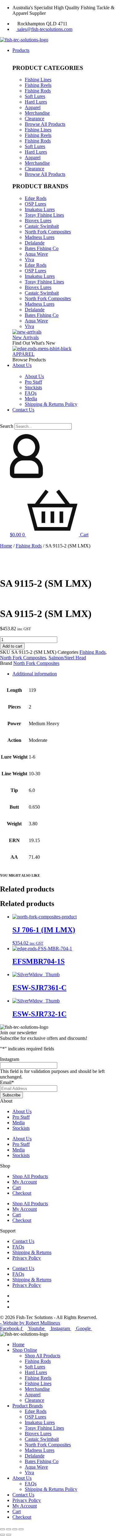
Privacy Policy (26, 1258)
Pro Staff (21, 1117)
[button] (58, 420)
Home (6, 545)
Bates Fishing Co (41, 248)
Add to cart (12, 646)
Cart (16, 1187)
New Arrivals (25, 337)
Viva (29, 259)
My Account (24, 1182)
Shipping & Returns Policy (51, 1489)
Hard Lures (36, 101)
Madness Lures (39, 237)
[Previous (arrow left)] (2, 1535)
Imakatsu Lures (40, 209)
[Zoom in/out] (2, 1529)
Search (6, 426)
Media (18, 1122)
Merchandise (37, 113)
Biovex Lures (38, 220)
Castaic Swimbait (42, 226)
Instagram (9, 1059)
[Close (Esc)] (21, 1529)
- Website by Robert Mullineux (30, 1322)
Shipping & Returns (31, 1252)
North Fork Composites (48, 231)
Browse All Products (45, 124)
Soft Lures (35, 96)
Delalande (35, 242)
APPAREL (23, 354)
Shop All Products (30, 1176)
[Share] (14, 1529)
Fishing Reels (38, 85)
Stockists (21, 1128)
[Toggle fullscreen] (8, 1529)
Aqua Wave (36, 254)
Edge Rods (35, 198)
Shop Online (24, 1350)
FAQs (18, 1246)
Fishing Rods (38, 90)
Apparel (33, 107)
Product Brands (27, 1405)
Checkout (21, 1193)
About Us (22, 1111)
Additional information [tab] (34, 673)
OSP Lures (35, 203)
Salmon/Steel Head (67, 657)
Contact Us (23, 1241)
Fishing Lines (38, 79)
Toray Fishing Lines (44, 215)
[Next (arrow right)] (8, 1535)
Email (7, 1082)
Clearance (34, 118)
